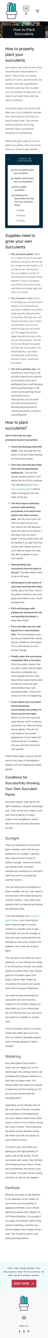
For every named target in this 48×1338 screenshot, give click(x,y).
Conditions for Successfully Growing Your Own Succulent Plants (24, 200)
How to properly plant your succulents (24, 171)
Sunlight (20, 210)
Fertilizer (21, 220)
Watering (21, 215)
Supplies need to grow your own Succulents (24, 180)
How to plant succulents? (20, 188)
